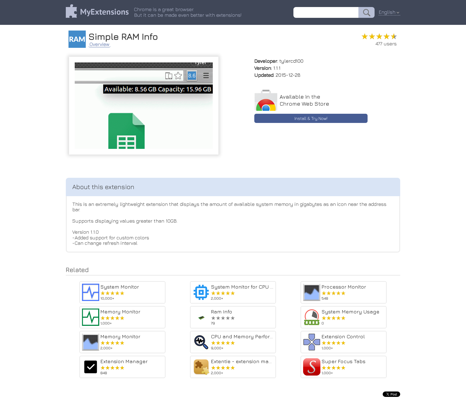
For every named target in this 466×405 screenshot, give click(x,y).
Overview (99, 44)
